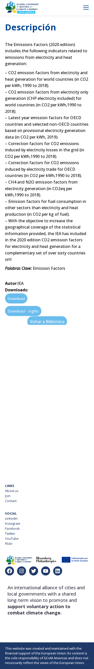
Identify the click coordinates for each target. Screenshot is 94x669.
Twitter (10, 533)
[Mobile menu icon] (86, 8)
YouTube (12, 538)
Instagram (12, 523)
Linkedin (11, 518)
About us (12, 490)
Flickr (9, 543)
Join (8, 496)
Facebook (12, 528)
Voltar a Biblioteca (47, 321)
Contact (11, 501)
